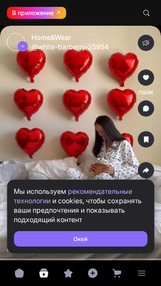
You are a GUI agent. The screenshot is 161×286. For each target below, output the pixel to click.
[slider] (80, 255)
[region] (80, 143)
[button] (80, 143)
